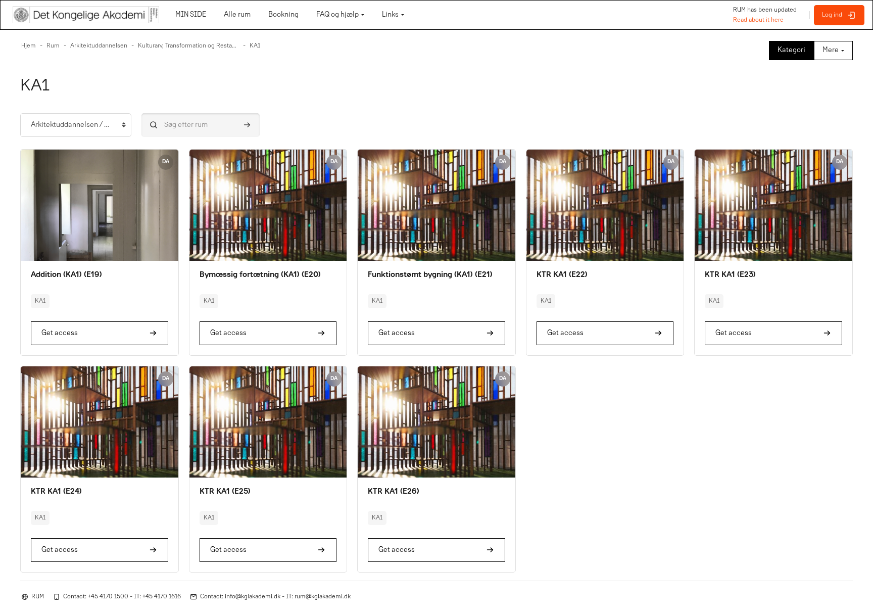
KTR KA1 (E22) (562, 274)
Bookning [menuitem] (283, 15)
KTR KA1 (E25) (225, 491)
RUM (37, 597)
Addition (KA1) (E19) (66, 274)
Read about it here (758, 20)
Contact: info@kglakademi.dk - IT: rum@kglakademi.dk (275, 597)
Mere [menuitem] (830, 50)
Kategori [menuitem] (791, 50)
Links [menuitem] (390, 15)
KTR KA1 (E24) (56, 491)
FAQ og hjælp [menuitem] (337, 15)
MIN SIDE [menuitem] (190, 15)
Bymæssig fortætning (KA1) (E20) (260, 274)
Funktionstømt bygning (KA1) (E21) (430, 274)
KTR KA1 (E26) (393, 491)
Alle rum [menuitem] (237, 15)
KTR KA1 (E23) (730, 274)
